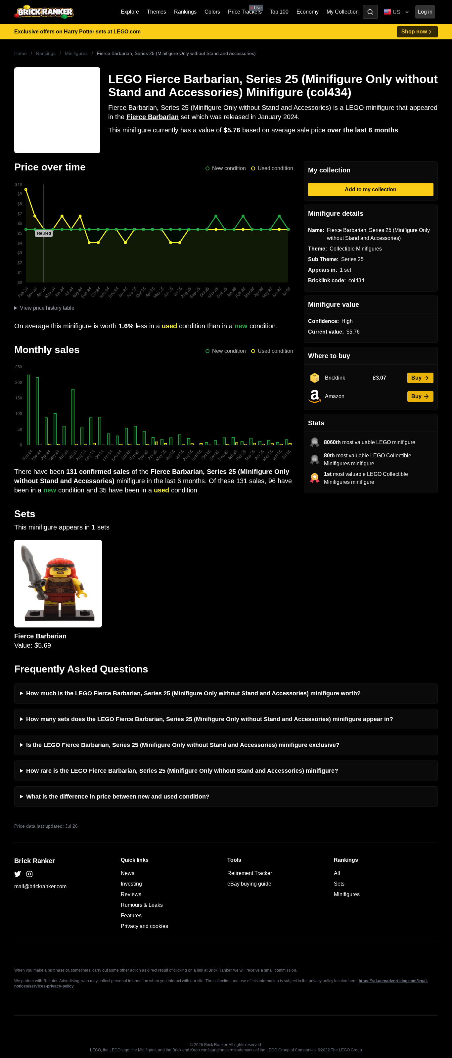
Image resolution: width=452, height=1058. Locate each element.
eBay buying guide (249, 884)
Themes (156, 12)
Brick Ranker (34, 860)
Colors (212, 12)
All (337, 873)
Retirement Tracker (249, 873)
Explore (130, 12)
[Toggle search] (370, 12)
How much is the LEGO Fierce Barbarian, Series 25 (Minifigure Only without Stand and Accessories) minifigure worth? (193, 693)
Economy (307, 12)
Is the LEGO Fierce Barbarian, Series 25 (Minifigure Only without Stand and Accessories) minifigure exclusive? (182, 745)
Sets (339, 884)
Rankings (185, 12)
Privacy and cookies (144, 926)
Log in (425, 12)
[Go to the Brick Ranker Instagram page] (29, 874)
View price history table (47, 308)
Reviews (131, 894)
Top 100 (279, 12)
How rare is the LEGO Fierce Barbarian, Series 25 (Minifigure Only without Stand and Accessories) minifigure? (182, 770)
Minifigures (76, 53)
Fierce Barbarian (152, 116)
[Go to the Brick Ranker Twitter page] (17, 874)
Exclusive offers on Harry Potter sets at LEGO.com (77, 31)
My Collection (343, 12)
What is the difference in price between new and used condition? (117, 796)
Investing (131, 884)
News (127, 873)
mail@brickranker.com (40, 886)
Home (20, 53)
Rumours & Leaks (142, 905)
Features (131, 915)
